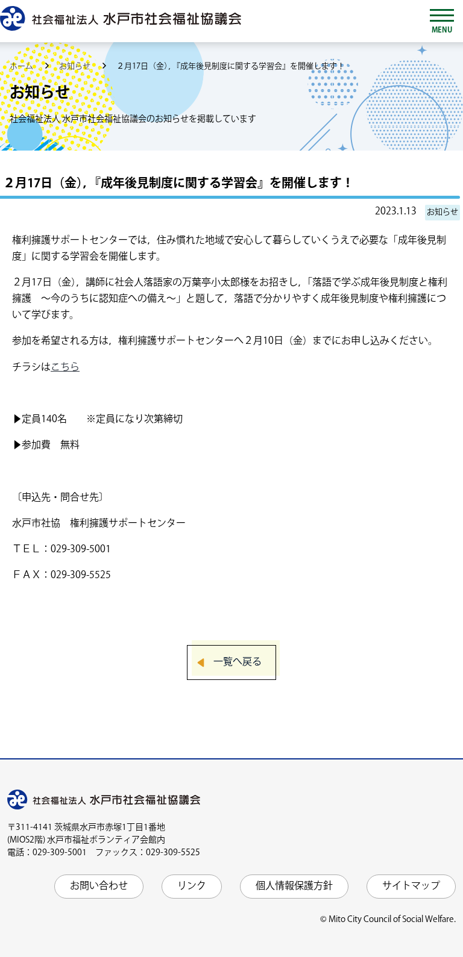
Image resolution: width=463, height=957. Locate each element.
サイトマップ (411, 886)
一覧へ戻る (237, 662)
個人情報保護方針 (294, 886)
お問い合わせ (99, 886)
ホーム (22, 66)
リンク (191, 886)
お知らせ (75, 66)
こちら (65, 368)
